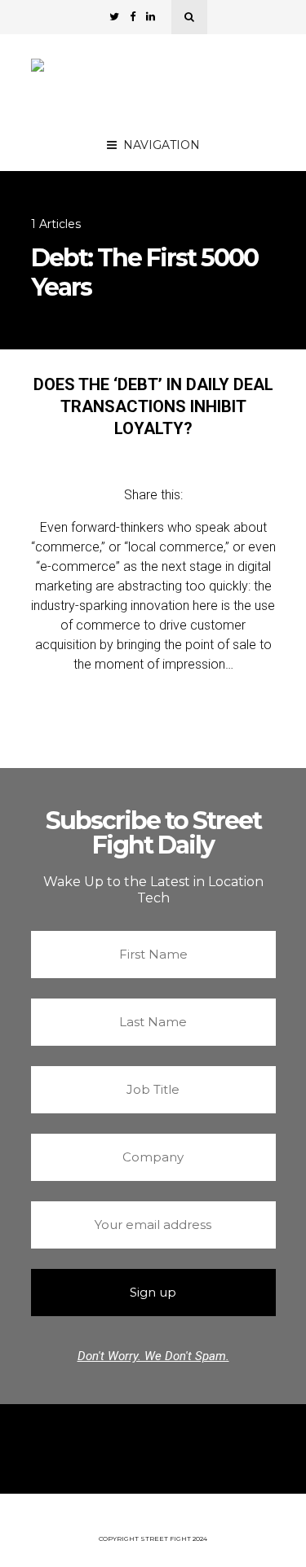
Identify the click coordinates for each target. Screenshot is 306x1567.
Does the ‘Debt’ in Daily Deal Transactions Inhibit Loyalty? (153, 406)
